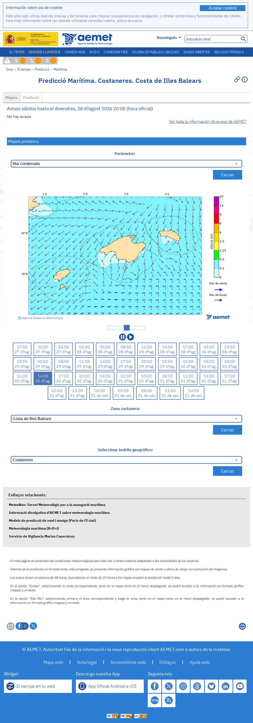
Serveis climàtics (44, 52)
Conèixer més (116, 52)
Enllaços (167, 662)
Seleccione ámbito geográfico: (125, 449)
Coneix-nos (75, 52)
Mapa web (53, 662)
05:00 (105, 346)
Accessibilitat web (128, 662)
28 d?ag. (84, 351)
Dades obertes (197, 52)
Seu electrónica (229, 52)
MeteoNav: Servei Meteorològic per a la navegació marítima (57, 504)
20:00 (43, 346)
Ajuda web (200, 662)
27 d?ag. (22, 351)
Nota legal (87, 662)
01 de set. (100, 395)
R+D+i (94, 52)
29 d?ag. (22, 366)
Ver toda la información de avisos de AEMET (207, 121)
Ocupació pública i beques (155, 52)
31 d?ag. (125, 380)
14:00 (167, 346)
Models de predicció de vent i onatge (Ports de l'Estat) (52, 520)
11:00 (146, 346)
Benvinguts (167, 37)
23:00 (63, 346)
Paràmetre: (125, 153)
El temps (16, 52)
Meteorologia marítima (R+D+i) (34, 528)
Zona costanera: (125, 408)
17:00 (22, 346)
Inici (9, 69)
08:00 (126, 346)
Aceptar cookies (223, 8)
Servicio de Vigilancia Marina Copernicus (42, 536)
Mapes (11, 97)
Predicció (42, 69)
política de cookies (129, 21)
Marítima (60, 69)
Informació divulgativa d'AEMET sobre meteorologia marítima (59, 512)
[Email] (11, 628)
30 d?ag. (188, 366)
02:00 (84, 346)
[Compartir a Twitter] (33, 626)
